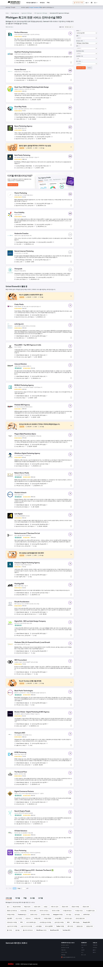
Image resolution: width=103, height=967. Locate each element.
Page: (19, 888)
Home (7, 13)
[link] (42, 3)
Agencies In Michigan (26, 13)
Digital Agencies (15, 13)
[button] (87, 3)
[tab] (9, 898)
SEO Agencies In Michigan (40, 13)
